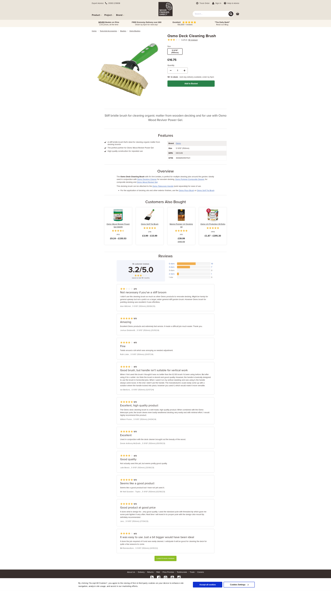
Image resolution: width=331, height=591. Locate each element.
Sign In (218, 3)
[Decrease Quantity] (170, 70)
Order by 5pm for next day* (146, 23)
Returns (150, 572)
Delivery (141, 572)
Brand (119, 15)
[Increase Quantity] (184, 70)
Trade (192, 572)
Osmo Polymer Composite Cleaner (189, 179)
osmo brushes (134, 31)
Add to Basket (191, 83)
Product (96, 15)
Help (233, 3)
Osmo (178, 143)
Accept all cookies (207, 584)
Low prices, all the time (108, 23)
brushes (123, 31)
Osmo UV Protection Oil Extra (212, 224)
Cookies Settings (237, 584)
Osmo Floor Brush (186, 190)
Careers (200, 572)
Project (108, 15)
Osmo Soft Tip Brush (205, 190)
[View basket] (237, 14)
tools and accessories (108, 31)
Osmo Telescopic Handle (162, 186)
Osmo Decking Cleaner (147, 179)
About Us (131, 572)
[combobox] (213, 14)
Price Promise (168, 572)
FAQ (158, 572)
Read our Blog (222, 23)
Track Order (204, 3)
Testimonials (182, 572)
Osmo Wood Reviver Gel (147, 182)
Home (94, 31)
